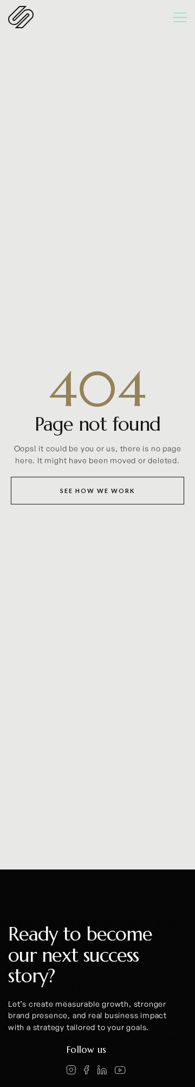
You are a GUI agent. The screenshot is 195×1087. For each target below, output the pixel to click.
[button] (175, 17)
